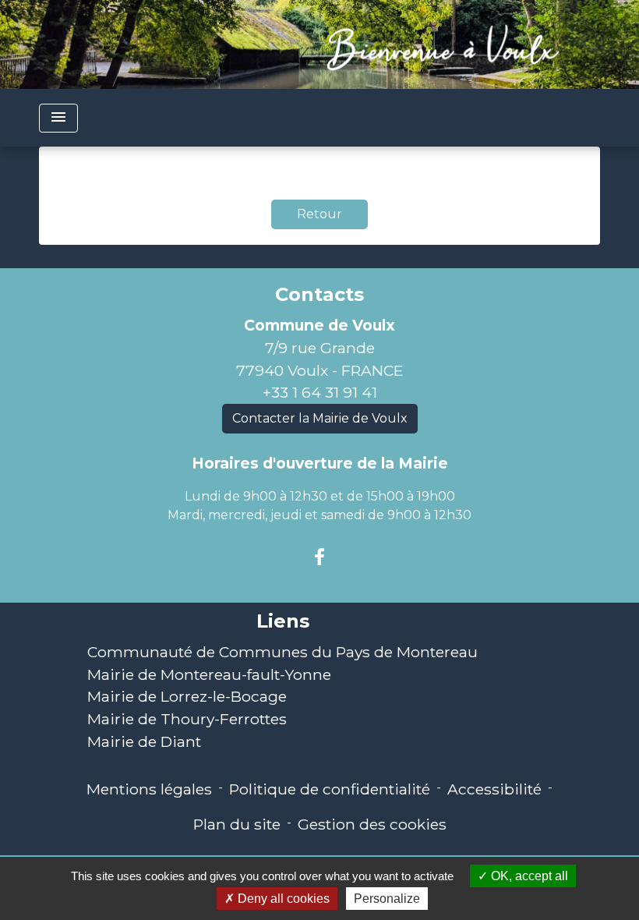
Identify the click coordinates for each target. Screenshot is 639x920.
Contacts (319, 295)
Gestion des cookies (372, 824)
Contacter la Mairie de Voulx (320, 418)
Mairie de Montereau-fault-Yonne (209, 674)
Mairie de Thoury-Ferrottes (187, 718)
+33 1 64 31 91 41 (320, 392)
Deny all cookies (282, 898)
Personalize (387, 898)
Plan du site (237, 824)
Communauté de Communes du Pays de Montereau (282, 651)
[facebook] (319, 557)
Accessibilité (494, 789)
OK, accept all (528, 876)
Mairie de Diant (144, 741)
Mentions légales (149, 789)
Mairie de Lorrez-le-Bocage (187, 696)
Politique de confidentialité (329, 789)
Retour (319, 214)
